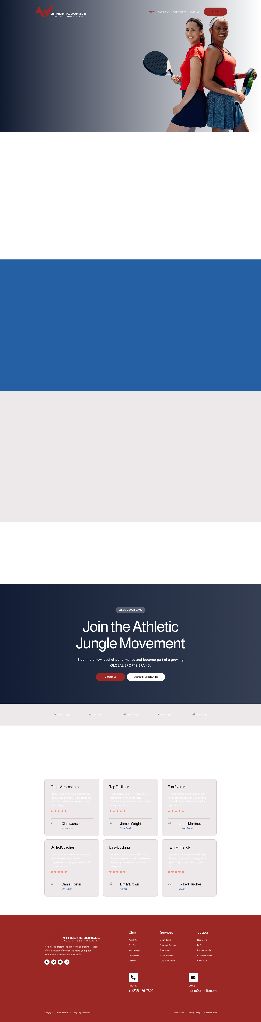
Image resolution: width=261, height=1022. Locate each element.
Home (151, 11)
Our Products (179, 11)
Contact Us (163, 11)
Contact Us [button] (215, 11)
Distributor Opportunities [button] (146, 677)
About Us (194, 11)
